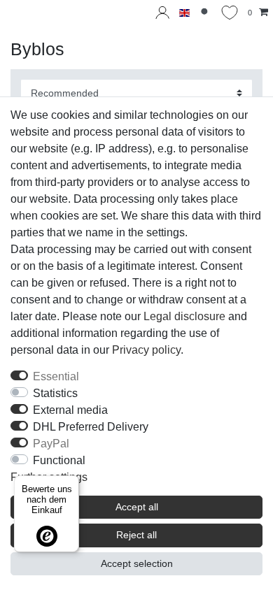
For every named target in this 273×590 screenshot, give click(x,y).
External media (70, 410)
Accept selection (137, 563)
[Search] (205, 13)
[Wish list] (229, 12)
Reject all (136, 534)
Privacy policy (146, 350)
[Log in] (162, 12)
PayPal (51, 443)
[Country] (184, 13)
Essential (56, 376)
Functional (59, 460)
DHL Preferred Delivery (90, 427)
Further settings (49, 477)
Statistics (55, 393)
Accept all (136, 506)
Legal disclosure (184, 316)
